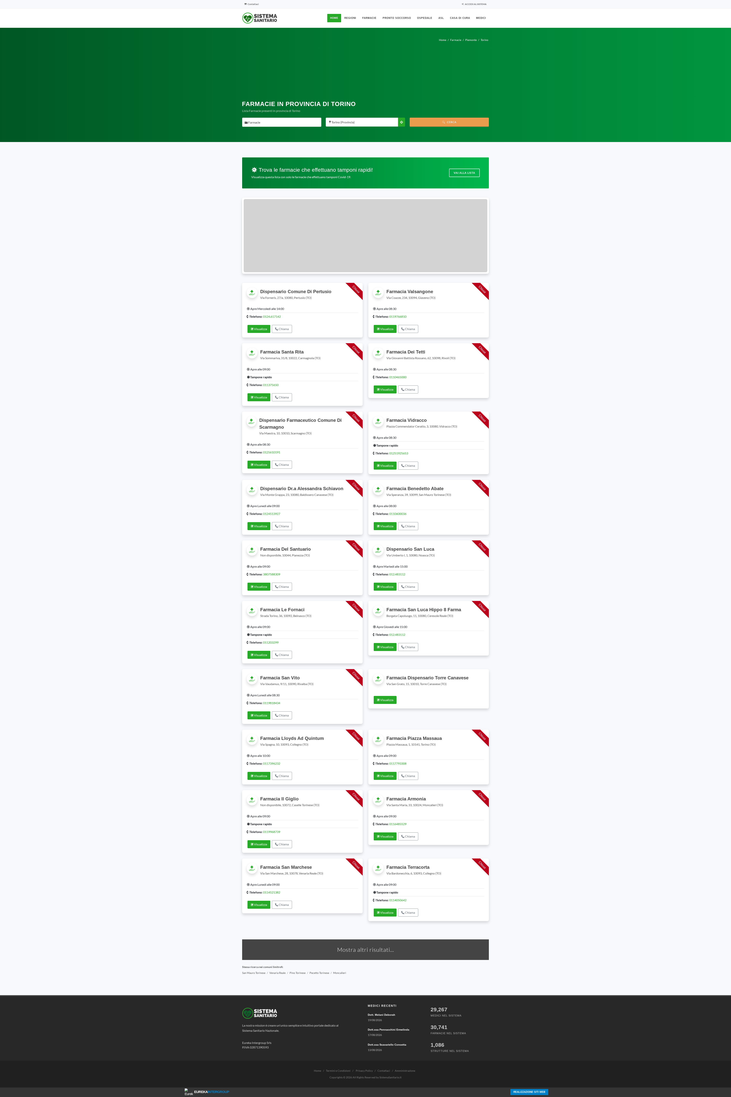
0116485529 (397, 824)
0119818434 (271, 703)
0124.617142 (272, 316)
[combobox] (281, 122)
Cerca (451, 122)
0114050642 (397, 900)
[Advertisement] (365, 69)
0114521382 (271, 892)
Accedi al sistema (475, 4)
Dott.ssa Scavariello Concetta (387, 1044)
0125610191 (271, 452)
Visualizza (260, 329)
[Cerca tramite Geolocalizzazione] (401, 122)
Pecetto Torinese (319, 972)
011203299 (271, 642)
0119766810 (397, 316)
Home (317, 1070)
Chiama (283, 329)
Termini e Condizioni (338, 1070)
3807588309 (271, 574)
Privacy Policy (364, 1070)
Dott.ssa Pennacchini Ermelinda (388, 1029)
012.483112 (397, 574)
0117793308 (397, 763)
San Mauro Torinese (253, 972)
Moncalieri (339, 972)
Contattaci (253, 4)
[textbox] (281, 122)
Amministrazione (405, 1070)
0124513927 (271, 513)
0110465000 (397, 377)
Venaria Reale (277, 972)
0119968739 (271, 832)
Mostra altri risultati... (365, 949)
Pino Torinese (298, 972)
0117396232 (271, 763)
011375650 (271, 385)
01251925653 (398, 453)
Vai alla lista (464, 172)
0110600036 (397, 513)
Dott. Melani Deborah (381, 1014)
